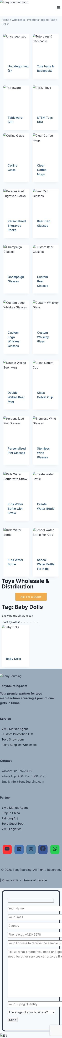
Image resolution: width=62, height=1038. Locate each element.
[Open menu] (58, 7)
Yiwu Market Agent (15, 729)
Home (5, 19)
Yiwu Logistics (11, 829)
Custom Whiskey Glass (43, 337)
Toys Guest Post (13, 823)
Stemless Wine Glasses (43, 453)
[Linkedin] (19, 849)
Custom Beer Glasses (42, 281)
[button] (31, 1035)
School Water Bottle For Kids (45, 564)
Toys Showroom (13, 739)
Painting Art (10, 818)
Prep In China (11, 813)
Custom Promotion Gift (17, 734)
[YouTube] (7, 849)
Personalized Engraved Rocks (17, 225)
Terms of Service (35, 880)
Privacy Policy (11, 880)
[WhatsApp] (55, 849)
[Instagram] (31, 849)
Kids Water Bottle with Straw (15, 508)
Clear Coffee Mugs (41, 170)
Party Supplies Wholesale (19, 745)
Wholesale (18, 19)
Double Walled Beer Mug (16, 397)
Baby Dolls (13, 658)
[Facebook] (43, 849)
